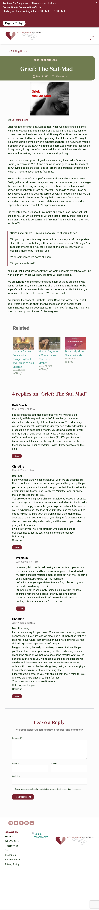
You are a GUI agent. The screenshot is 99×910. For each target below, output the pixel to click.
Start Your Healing (15, 33)
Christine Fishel (20, 121)
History (9, 838)
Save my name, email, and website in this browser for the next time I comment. (48, 791)
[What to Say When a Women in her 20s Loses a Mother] (49, 345)
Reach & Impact (13, 861)
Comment (17, 740)
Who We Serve (12, 843)
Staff (7, 852)
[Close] (96, 2)
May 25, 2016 (42, 78)
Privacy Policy (12, 866)
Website (16, 778)
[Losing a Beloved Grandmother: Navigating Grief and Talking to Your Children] (23, 345)
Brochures (10, 857)
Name (15, 765)
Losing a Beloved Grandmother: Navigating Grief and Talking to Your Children (23, 361)
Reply (17, 458)
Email (54, 765)
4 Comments (61, 78)
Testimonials (11, 847)
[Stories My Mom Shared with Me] (75, 345)
